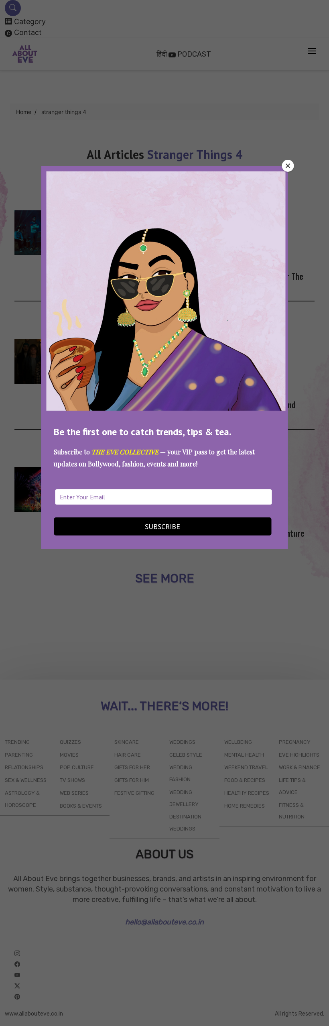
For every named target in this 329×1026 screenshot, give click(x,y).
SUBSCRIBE (162, 526)
